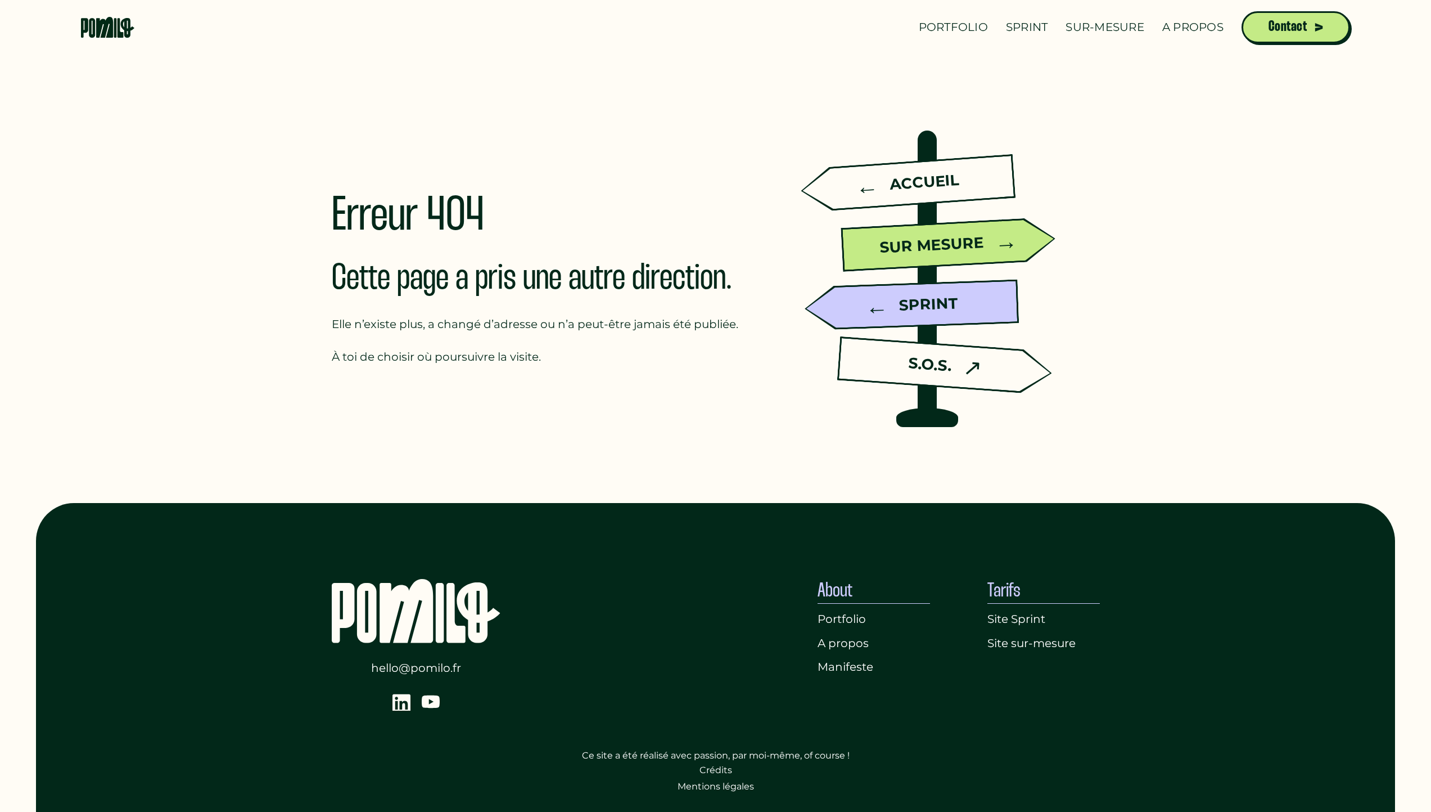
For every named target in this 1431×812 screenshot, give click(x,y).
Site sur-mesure (1031, 643)
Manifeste (845, 667)
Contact (1288, 27)
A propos (1193, 27)
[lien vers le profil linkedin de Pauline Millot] (401, 702)
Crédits (715, 770)
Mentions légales (716, 786)
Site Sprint (1016, 619)
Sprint (1027, 27)
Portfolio (953, 27)
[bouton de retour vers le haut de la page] (1402, 786)
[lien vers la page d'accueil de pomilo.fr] (108, 27)
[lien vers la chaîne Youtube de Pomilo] (431, 702)
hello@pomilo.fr (416, 668)
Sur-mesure (1105, 27)
